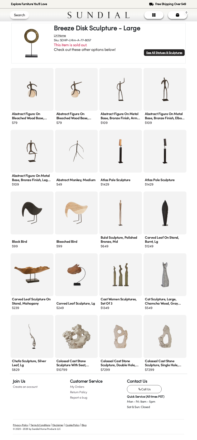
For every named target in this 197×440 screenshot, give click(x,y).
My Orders (77, 387)
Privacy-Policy (20, 425)
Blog (84, 425)
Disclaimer (57, 425)
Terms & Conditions (40, 425)
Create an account (25, 387)
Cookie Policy (72, 425)
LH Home (60, 35)
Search (19, 15)
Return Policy (78, 392)
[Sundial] (98, 15)
